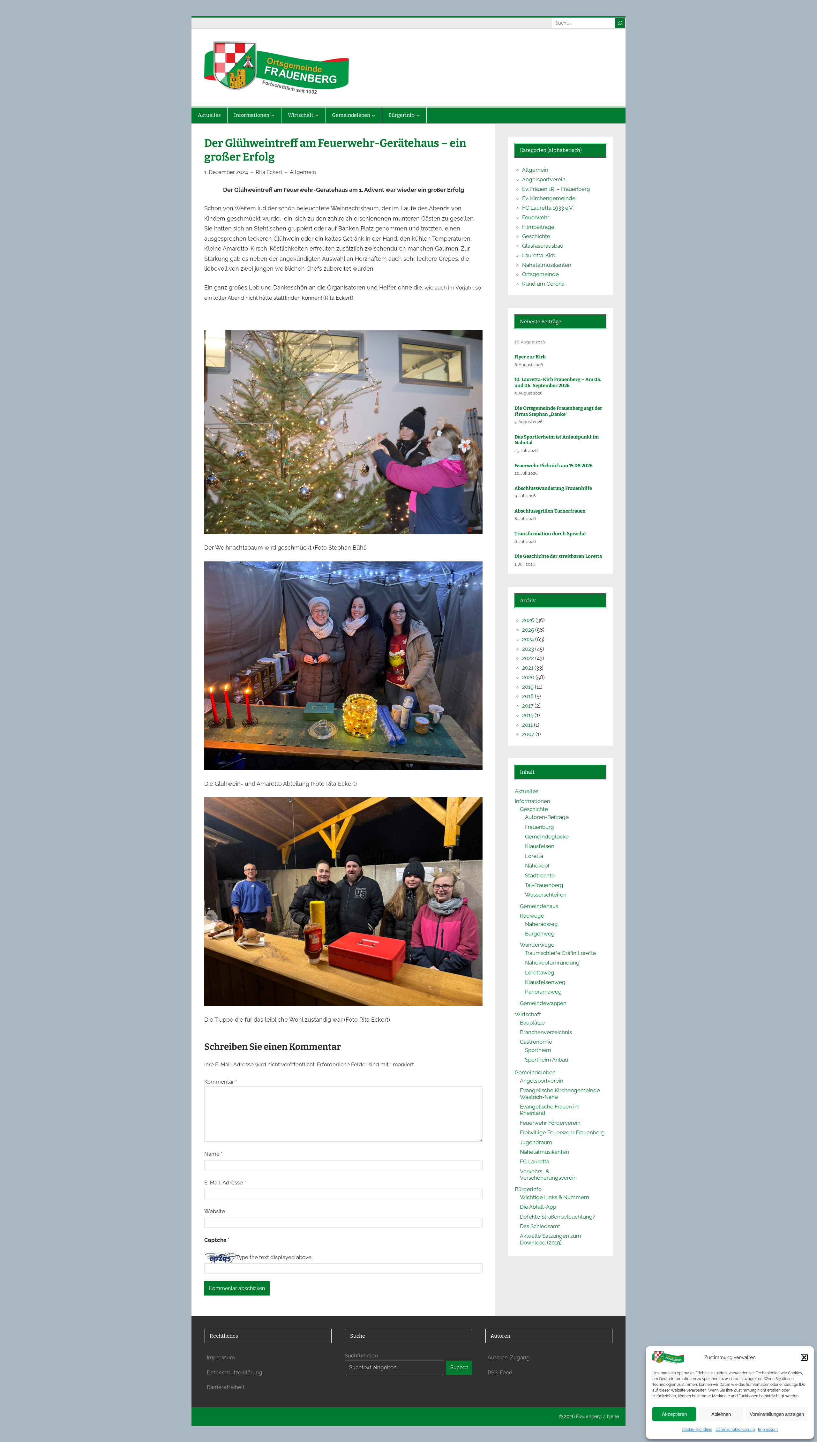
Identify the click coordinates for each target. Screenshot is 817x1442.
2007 (528, 734)
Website (214, 1211)
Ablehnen (721, 1414)
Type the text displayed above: (274, 1257)
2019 (528, 687)
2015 (527, 715)
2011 (527, 725)
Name (213, 1154)
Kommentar (220, 1081)
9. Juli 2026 (525, 495)
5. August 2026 (528, 393)
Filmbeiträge (538, 227)
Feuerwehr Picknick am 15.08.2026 (553, 466)
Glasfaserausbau (542, 246)
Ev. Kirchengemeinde (548, 198)
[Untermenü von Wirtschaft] (317, 115)
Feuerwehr (535, 217)
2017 (527, 705)
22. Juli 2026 (526, 473)
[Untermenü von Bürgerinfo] (418, 115)
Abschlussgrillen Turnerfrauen (550, 511)
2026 (528, 620)
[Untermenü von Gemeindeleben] (373, 115)
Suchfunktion (361, 1355)
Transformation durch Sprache (550, 534)
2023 (528, 649)
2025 (528, 630)
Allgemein (303, 172)
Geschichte (536, 236)
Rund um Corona (543, 284)
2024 (528, 639)
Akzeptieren (674, 1414)
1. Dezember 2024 (226, 172)
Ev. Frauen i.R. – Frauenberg (556, 189)
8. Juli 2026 (525, 518)
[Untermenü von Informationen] (273, 115)
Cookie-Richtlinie (697, 1429)
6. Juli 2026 (525, 541)
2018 (528, 696)
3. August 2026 (528, 421)
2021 (527, 668)
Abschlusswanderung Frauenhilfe (553, 488)
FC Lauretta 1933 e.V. (547, 208)
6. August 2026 (528, 364)
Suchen (459, 1367)
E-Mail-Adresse (225, 1182)
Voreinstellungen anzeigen (777, 1414)
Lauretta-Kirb (538, 255)
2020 (528, 677)
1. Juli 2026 (524, 564)
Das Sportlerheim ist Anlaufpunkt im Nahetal (556, 440)
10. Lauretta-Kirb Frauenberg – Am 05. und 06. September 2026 (557, 382)
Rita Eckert (269, 172)
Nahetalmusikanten (546, 265)
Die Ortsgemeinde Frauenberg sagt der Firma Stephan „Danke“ (558, 411)
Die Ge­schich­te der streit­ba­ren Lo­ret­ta (558, 556)
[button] (804, 1357)
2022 (528, 658)
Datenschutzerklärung (735, 1429)
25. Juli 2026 (526, 450)
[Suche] (620, 23)
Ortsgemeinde (540, 274)
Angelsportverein (544, 179)
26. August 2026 (529, 342)
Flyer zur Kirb (530, 357)
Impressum (768, 1429)
